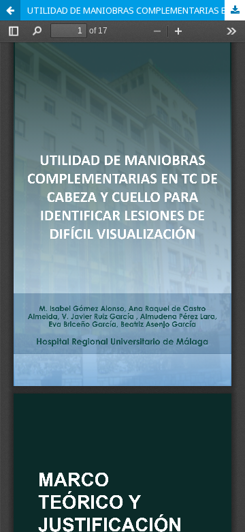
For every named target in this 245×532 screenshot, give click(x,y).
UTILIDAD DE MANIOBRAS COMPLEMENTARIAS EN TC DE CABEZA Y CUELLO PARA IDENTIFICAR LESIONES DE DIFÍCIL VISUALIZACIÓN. (136, 10)
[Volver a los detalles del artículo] (10, 10)
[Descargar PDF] (235, 10)
